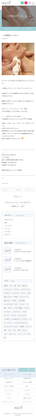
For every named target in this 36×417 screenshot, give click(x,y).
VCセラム (23, 293)
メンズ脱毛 (6, 319)
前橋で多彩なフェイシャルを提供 (12, 170)
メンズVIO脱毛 (21, 300)
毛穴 (16, 304)
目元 (5, 337)
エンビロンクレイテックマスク (11, 326)
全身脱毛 (6, 285)
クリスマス (21, 304)
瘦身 (15, 285)
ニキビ (28, 334)
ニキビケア (26, 308)
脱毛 (6, 222)
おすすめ (10, 308)
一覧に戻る (18, 190)
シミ (30, 319)
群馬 (19, 285)
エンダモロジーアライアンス (21, 322)
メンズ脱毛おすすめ (15, 319)
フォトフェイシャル (25, 289)
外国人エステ (7, 300)
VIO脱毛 (16, 296)
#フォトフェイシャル (12, 202)
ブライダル (7, 231)
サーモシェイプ (7, 289)
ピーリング (7, 228)
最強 (5, 308)
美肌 (19, 330)
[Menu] (33, 3)
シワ (24, 334)
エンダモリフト (16, 311)
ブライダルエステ (22, 315)
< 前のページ (6, 190)
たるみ (28, 293)
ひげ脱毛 (14, 300)
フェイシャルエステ (8, 304)
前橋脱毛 (22, 326)
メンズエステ (7, 293)
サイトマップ (27, 402)
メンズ (14, 330)
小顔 (10, 334)
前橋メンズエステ (8, 296)
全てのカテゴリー (9, 219)
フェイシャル (5, 183)
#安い (22, 206)
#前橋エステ (15, 206)
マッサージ (6, 315)
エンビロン (24, 319)
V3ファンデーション (24, 296)
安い (11, 285)
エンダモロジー (7, 311)
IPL (4, 322)
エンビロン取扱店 (18, 308)
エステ (9, 330)
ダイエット (7, 234)
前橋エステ (24, 285)
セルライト (24, 330)
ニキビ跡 (24, 311)
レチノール (28, 326)
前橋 (5, 330)
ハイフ (14, 334)
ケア (27, 304)
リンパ (19, 334)
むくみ (5, 334)
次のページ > (29, 190)
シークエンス (16, 289)
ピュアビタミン (15, 293)
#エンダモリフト (25, 202)
